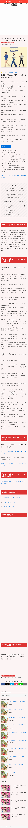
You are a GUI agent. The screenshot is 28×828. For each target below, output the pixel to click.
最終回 (16, 677)
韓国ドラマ (20, 677)
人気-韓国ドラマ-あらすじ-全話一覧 (11, 497)
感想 (12, 677)
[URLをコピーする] (25, 684)
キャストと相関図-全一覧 (8, 502)
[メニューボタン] (1, 4)
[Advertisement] (14, 21)
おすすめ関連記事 (8, 212)
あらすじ (4, 677)
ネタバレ (9, 677)
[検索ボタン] (26, 4)
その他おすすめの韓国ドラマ (11, 210)
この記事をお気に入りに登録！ (10, 72)
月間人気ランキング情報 (8, 506)
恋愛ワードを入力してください (8, 42)
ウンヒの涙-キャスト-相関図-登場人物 (17, 740)
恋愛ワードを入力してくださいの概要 (13, 188)
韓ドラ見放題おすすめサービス (12, 214)
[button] (3, 684)
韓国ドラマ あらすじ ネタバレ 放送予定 (14, 4)
